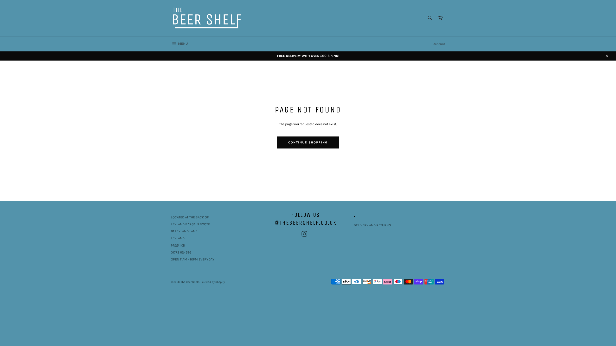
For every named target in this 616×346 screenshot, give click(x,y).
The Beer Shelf (190, 282)
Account (439, 44)
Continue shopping (307, 142)
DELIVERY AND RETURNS (372, 225)
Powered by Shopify (213, 282)
